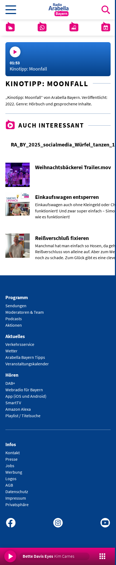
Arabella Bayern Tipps (25, 357)
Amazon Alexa (18, 409)
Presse (11, 459)
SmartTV (13, 402)
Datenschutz (16, 491)
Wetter (11, 350)
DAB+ (10, 383)
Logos (10, 478)
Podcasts (13, 318)
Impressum (15, 498)
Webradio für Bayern (24, 389)
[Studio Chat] (42, 27)
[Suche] (106, 10)
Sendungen (15, 305)
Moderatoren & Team (24, 312)
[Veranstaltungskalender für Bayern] (106, 27)
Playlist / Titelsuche (22, 415)
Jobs (9, 465)
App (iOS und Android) (25, 396)
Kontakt (12, 452)
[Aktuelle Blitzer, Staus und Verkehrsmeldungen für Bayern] (74, 27)
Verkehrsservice (19, 344)
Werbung (13, 472)
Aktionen (13, 325)
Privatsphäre (17, 504)
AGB (9, 485)
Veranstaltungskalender (27, 363)
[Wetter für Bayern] (10, 27)
